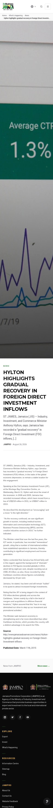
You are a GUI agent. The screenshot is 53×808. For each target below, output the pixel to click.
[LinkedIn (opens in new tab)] (5, 717)
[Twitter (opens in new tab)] (12, 717)
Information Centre (10, 763)
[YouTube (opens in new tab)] (27, 717)
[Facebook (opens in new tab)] (20, 717)
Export (5, 736)
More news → (44, 666)
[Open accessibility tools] (47, 801)
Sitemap (6, 769)
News (27, 15)
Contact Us (7, 796)
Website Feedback (10, 801)
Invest (4, 742)
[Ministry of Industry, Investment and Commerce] (40, 687)
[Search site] (41, 7)
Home (4, 15)
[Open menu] (48, 7)
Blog (4, 774)
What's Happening (16, 15)
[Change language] (33, 7)
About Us (6, 790)
